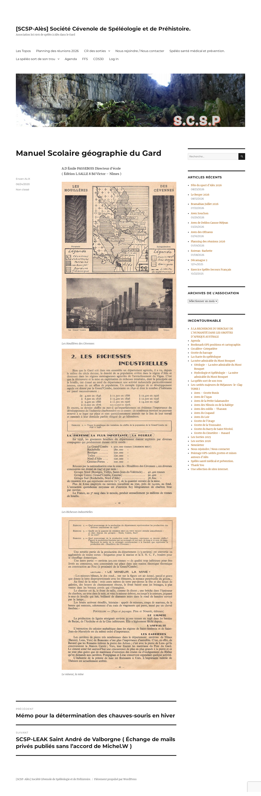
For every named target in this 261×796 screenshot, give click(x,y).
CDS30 (98, 59)
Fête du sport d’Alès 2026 (206, 185)
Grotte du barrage (201, 352)
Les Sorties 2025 (201, 437)
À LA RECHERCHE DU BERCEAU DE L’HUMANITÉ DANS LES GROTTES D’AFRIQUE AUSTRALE (212, 332)
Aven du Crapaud (204, 413)
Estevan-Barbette (201, 251)
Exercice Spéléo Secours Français (211, 269)
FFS (85, 59)
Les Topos (23, 51)
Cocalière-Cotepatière (204, 348)
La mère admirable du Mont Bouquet (213, 360)
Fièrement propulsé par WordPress (115, 779)
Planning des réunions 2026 (57, 51)
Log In (114, 59)
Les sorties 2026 (201, 441)
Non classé (22, 189)
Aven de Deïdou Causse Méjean (209, 222)
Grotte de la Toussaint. (207, 425)
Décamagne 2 (199, 260)
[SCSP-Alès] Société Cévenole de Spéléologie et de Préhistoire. (103, 28)
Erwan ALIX (23, 178)
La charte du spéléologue (206, 356)
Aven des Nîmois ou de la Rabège (213, 405)
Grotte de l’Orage (204, 421)
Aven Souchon (199, 213)
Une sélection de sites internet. (209, 469)
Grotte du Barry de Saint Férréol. (213, 429)
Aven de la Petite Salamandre (211, 401)
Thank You (197, 465)
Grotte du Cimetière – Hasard (212, 433)
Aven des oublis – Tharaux (210, 409)
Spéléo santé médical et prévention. (197, 51)
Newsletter (197, 445)
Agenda (71, 59)
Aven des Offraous (202, 232)
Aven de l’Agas (203, 397)
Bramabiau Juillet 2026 (205, 204)
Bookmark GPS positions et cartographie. (216, 344)
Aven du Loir (201, 417)
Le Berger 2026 (200, 194)
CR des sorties (95, 51)
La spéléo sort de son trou (35, 59)
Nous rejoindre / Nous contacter (139, 51)
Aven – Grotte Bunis (206, 393)
